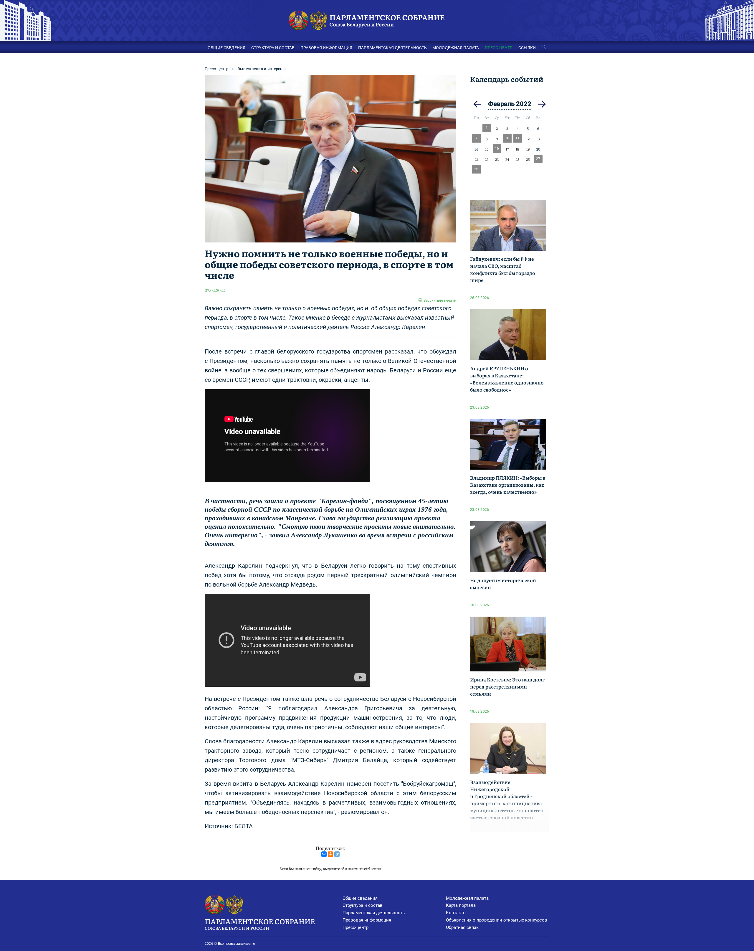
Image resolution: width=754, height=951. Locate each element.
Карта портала (461, 905)
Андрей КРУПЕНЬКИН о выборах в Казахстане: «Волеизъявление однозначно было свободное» (507, 379)
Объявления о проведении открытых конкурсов (496, 920)
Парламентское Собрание (260, 923)
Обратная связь (462, 927)
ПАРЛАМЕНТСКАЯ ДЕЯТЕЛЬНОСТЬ (392, 47)
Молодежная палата (467, 898)
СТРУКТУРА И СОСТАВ (273, 47)
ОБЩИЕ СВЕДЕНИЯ (226, 47)
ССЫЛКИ (527, 47)
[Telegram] (337, 854)
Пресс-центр (216, 69)
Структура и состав (363, 905)
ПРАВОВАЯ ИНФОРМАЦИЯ (326, 47)
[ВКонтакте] (324, 854)
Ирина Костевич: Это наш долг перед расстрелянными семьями (507, 686)
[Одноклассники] (330, 854)
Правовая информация (367, 920)
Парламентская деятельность (374, 912)
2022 (523, 104)
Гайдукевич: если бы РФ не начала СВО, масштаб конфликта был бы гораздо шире (502, 269)
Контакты (456, 912)
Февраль (501, 104)
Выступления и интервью (262, 69)
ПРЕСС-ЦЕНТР (498, 47)
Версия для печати (440, 300)
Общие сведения (360, 898)
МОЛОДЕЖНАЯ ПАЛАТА (455, 47)
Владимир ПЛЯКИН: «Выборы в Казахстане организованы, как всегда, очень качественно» (507, 484)
